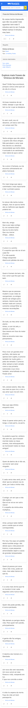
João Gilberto (6, 67)
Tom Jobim (5, 63)
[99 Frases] (13, 3)
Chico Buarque (6, 65)
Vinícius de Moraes (9, 35)
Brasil (7, 51)
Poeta (14, 53)
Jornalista (9, 53)
